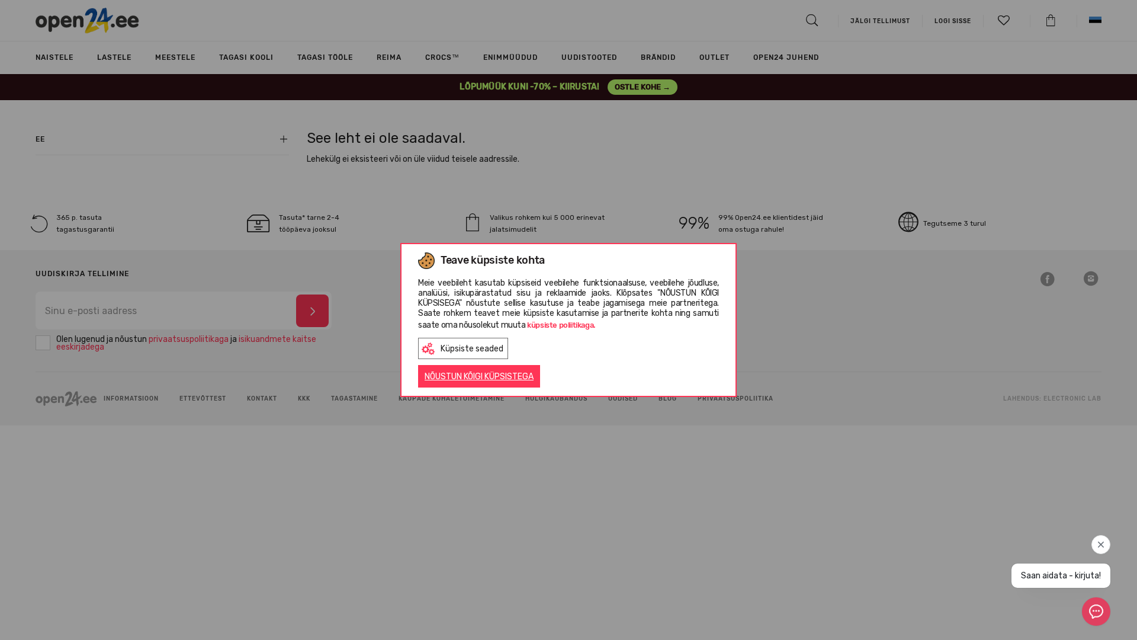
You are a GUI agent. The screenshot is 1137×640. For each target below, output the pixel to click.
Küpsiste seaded (472, 349)
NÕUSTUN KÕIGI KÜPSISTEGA (479, 377)
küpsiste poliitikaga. (561, 325)
